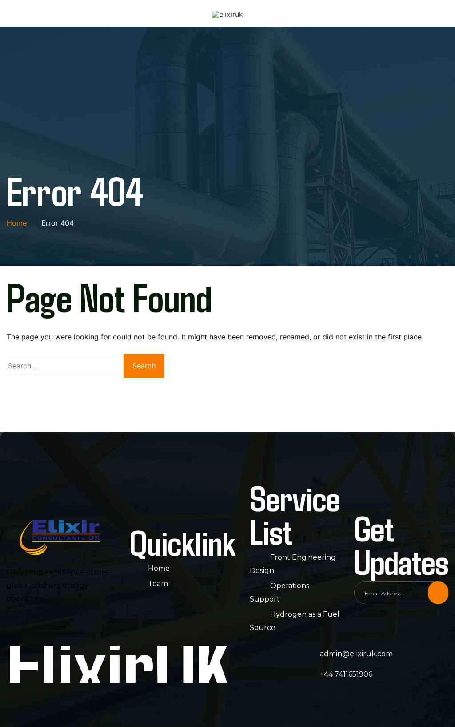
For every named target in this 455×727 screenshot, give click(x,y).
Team (158, 583)
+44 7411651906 (346, 674)
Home (159, 568)
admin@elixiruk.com (356, 654)
